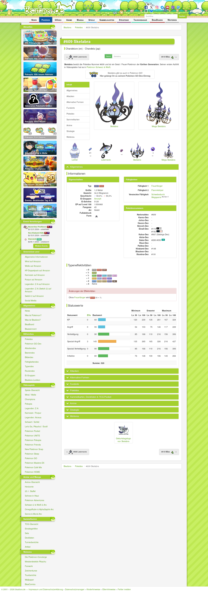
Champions (30, 399)
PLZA (39, 239)
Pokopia (28, 403)
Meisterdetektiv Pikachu (35, 561)
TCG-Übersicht (31, 524)
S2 (158, 231)
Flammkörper (157, 190)
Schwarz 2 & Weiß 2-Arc (36, 504)
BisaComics (30, 584)
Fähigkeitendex (32, 361)
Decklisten (29, 537)
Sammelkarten (106, 19)
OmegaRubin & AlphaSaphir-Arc (39, 509)
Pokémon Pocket (32, 431)
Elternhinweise (108, 589)
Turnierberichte (31, 542)
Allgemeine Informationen (36, 256)
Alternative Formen (75, 102)
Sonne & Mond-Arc (33, 513)
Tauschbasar (140, 19)
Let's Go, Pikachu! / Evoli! (36, 426)
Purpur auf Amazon (33, 279)
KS (163, 239)
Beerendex (30, 352)
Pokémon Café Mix (33, 467)
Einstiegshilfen (31, 528)
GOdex (58, 19)
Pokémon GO (31, 458)
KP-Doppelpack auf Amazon (37, 270)
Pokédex (45, 19)
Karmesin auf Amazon (35, 275)
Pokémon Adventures (34, 500)
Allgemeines (72, 90)
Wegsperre (156, 197)
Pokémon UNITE (32, 435)
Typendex (29, 366)
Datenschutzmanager (74, 589)
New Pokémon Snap (34, 449)
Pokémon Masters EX (34, 462)
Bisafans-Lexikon (32, 379)
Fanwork (29, 566)
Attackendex (30, 348)
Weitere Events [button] (41, 246)
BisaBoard (157, 19)
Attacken (70, 96)
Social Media (30, 300)
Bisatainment (31, 328)
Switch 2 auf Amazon (34, 296)
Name (108, 56)
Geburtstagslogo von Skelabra (123, 440)
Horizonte (29, 486)
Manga (80, 19)
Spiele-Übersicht (32, 390)
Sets (27, 533)
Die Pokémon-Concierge (36, 557)
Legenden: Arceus (33, 417)
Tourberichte (30, 575)
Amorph (97, 198)
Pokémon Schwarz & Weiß (98, 67)
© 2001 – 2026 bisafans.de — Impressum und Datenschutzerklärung (32, 589)
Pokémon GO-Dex (33, 343)
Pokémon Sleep (32, 453)
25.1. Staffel (30, 491)
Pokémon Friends (33, 444)
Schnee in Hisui (32, 495)
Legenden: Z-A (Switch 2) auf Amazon (38, 290)
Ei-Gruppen (30, 375)
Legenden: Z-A (31, 408)
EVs (89, 315)
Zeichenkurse (31, 570)
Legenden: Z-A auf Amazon (37, 284)
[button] (120, 74)
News (34, 19)
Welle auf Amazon (33, 265)
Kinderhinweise (93, 589)
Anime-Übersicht (32, 482)
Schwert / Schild (32, 421)
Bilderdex (29, 357)
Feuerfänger (157, 185)
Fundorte (71, 107)
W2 (161, 231)
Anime (69, 19)
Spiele (91, 19)
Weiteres (172, 19)
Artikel (27, 546)
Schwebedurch (158, 194)
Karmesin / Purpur (33, 412)
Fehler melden (124, 589)
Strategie (124, 19)
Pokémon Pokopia (33, 440)
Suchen (182, 16)
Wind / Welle (30, 394)
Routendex (30, 370)
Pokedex (70, 113)
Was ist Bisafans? (33, 319)
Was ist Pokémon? (33, 315)
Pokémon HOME (32, 471)
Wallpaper (29, 579)
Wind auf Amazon (33, 261)
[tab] (121, 167)
